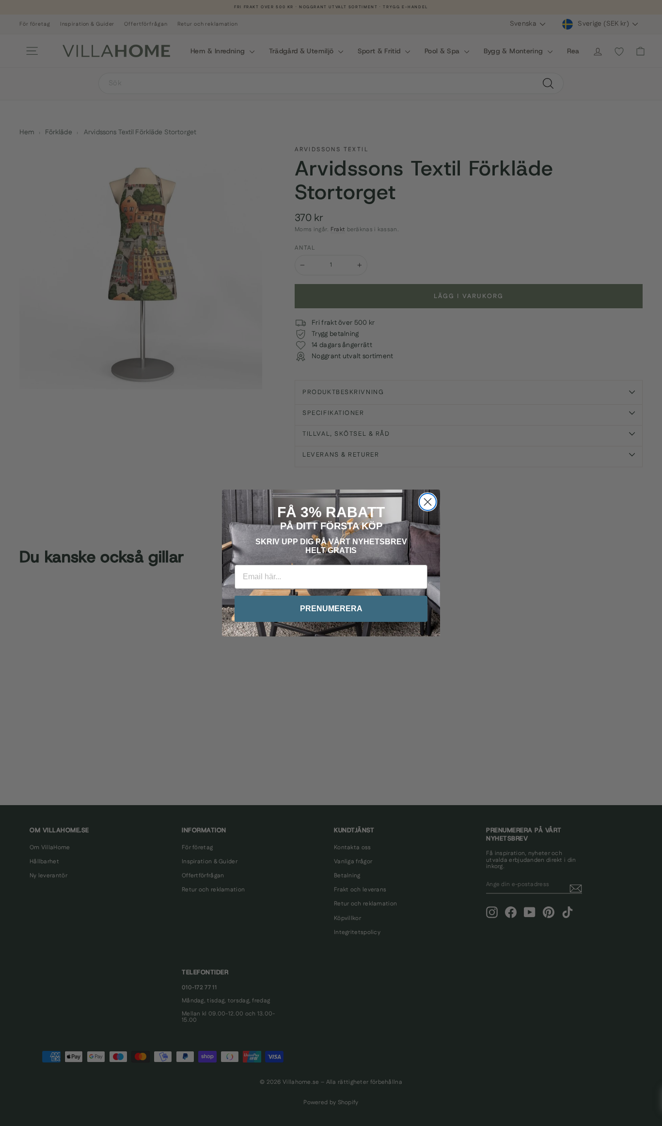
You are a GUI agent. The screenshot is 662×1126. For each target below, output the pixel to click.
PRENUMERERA (331, 608)
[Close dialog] (427, 501)
